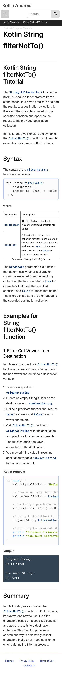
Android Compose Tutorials (18, 28)
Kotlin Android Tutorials (35, 22)
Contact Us (29, 665)
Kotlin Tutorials (11, 22)
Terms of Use (47, 660)
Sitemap (9, 660)
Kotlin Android (16, 5)
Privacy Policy (27, 660)
